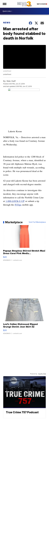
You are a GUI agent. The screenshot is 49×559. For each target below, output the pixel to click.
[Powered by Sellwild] (42, 374)
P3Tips (18, 204)
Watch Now (41, 4)
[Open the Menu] (4, 4)
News (6, 22)
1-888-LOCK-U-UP (15, 201)
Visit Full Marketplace (37, 222)
